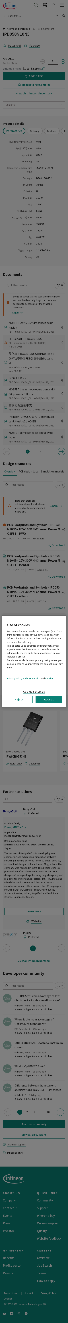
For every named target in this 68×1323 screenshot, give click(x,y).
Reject (19, 700)
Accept (49, 700)
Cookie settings (34, 692)
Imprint (49, 678)
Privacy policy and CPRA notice (23, 678)
